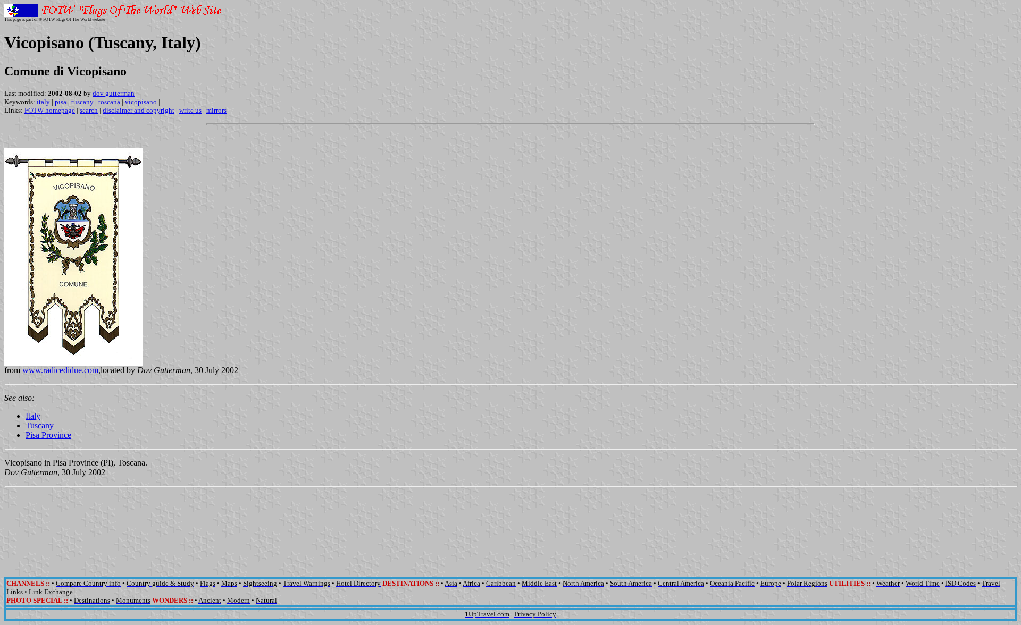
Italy (33, 415)
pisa (60, 102)
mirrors (216, 110)
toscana (109, 102)
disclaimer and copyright (138, 110)
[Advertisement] (510, 524)
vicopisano (141, 102)
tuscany (82, 102)
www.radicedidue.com (60, 370)
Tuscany (40, 425)
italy (43, 102)
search (89, 110)
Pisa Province (48, 435)
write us (190, 110)
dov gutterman (114, 93)
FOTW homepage (49, 110)
